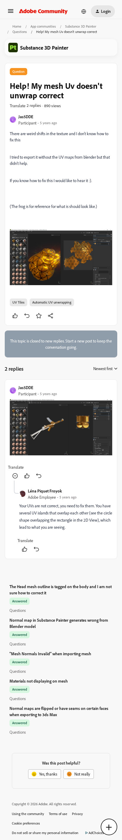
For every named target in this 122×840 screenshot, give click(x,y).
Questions (19, 31)
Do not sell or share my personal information (45, 832)
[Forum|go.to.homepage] (43, 11)
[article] (61, 432)
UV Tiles (18, 302)
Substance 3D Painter (80, 26)
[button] (10, 12)
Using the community (28, 813)
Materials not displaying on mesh (38, 680)
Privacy (77, 813)
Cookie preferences (26, 823)
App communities (43, 26)
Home (16, 26)
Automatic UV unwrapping (51, 302)
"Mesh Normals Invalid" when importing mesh (50, 653)
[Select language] (84, 11)
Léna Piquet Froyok (45, 490)
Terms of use (58, 813)
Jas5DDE (25, 116)
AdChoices (96, 832)
